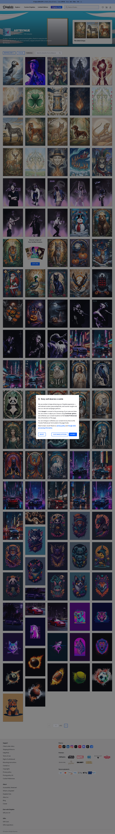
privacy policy (61, 426)
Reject (42, 434)
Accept (72, 434)
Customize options (60, 434)
